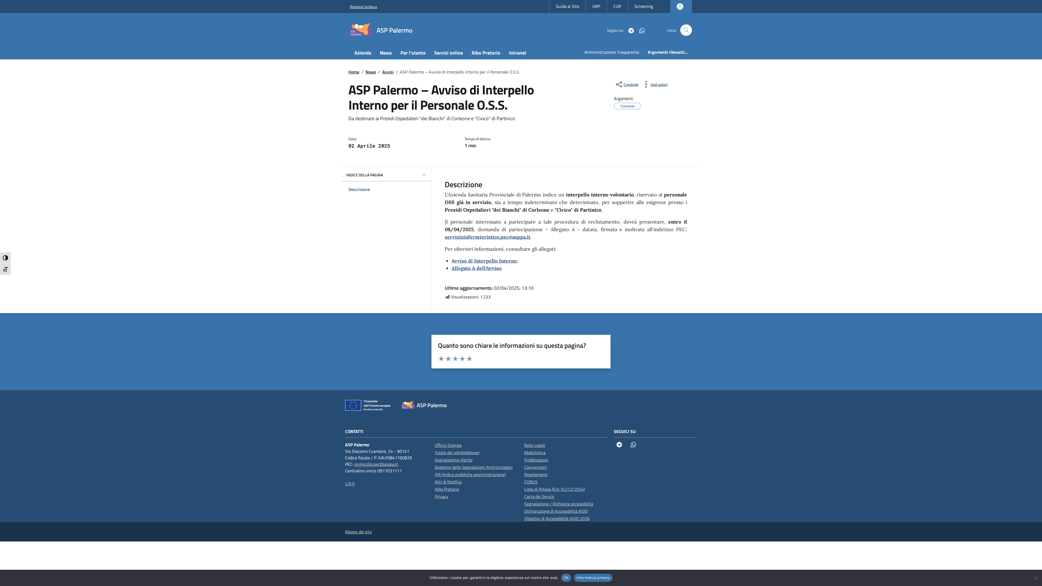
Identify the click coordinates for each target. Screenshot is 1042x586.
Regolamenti (536, 474)
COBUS (531, 482)
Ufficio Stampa (448, 445)
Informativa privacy (593, 577)
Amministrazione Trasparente (611, 52)
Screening (643, 6)
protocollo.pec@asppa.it (376, 464)
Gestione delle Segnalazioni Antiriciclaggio (474, 467)
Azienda (362, 52)
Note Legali (534, 445)
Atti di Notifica (448, 482)
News (386, 52)
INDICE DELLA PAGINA (364, 175)
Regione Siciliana (363, 6)
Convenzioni (535, 467)
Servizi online (448, 52)
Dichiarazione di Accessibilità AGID (556, 511)
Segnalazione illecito (453, 460)
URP (596, 6)
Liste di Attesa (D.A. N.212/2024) (554, 489)
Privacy (441, 496)
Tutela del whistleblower (457, 452)
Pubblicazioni (536, 460)
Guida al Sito (567, 6)
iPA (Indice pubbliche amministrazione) (470, 474)
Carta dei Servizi (539, 496)
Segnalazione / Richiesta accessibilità (558, 504)
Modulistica (534, 452)
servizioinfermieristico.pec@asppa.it (487, 237)
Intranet (517, 52)
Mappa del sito (358, 531)
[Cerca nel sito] (686, 30)
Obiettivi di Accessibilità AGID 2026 (557, 518)
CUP (617, 6)
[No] (1035, 578)
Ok (566, 577)
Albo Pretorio (486, 52)
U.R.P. (350, 483)
